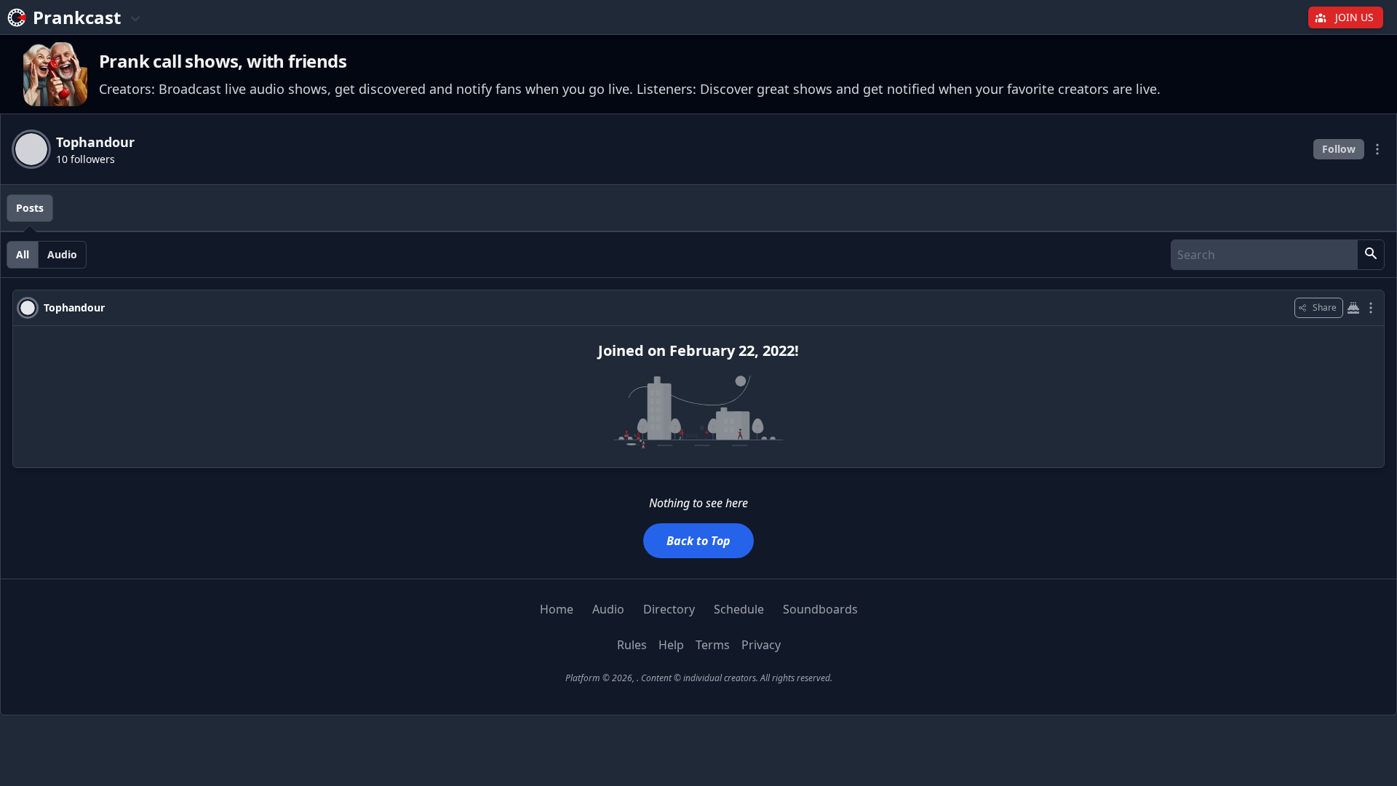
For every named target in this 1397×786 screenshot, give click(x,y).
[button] (1371, 254)
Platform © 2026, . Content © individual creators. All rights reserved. (698, 678)
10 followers (85, 159)
